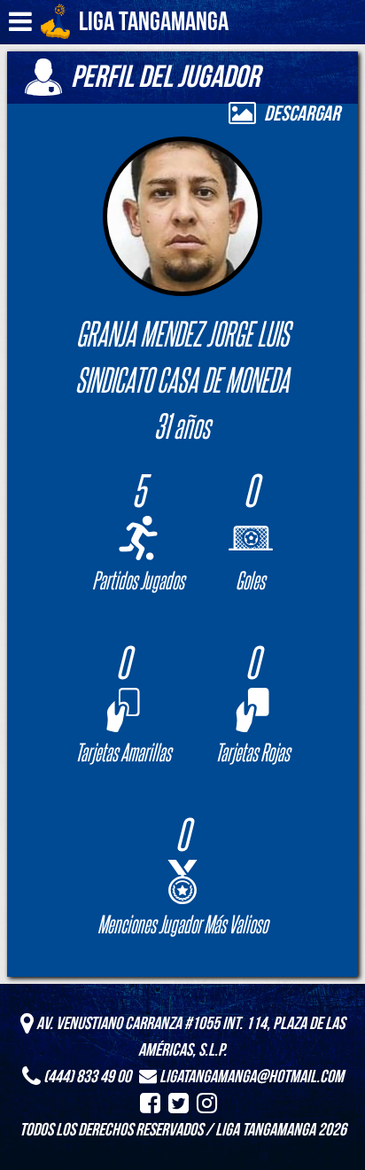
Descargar (300, 114)
